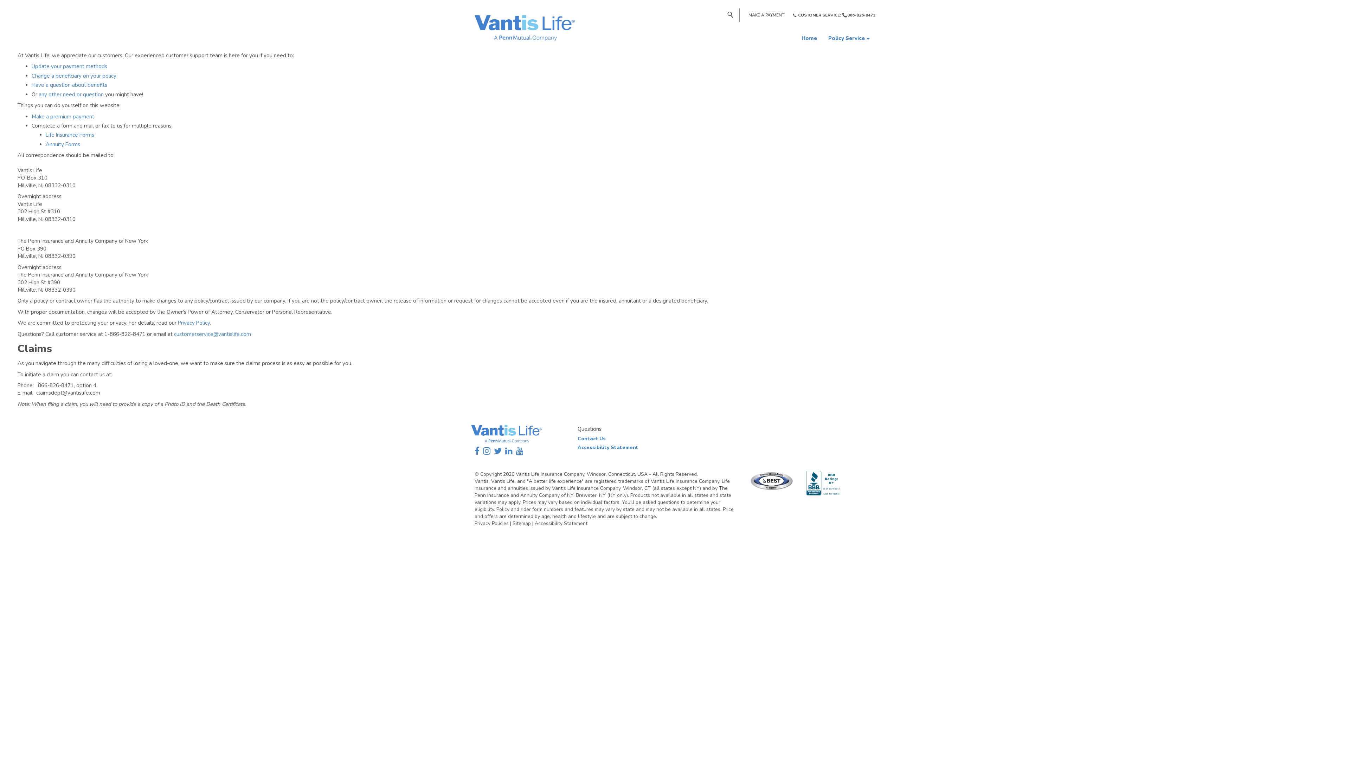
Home (809, 38)
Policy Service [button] (846, 38)
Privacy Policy (194, 322)
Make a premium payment (63, 116)
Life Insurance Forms (70, 134)
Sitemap (522, 523)
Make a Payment (766, 15)
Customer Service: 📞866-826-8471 (836, 15)
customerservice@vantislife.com (212, 334)
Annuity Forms (63, 144)
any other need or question (71, 94)
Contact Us (592, 438)
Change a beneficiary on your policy (74, 75)
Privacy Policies (492, 523)
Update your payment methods (69, 66)
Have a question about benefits (69, 85)
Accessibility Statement (608, 447)
